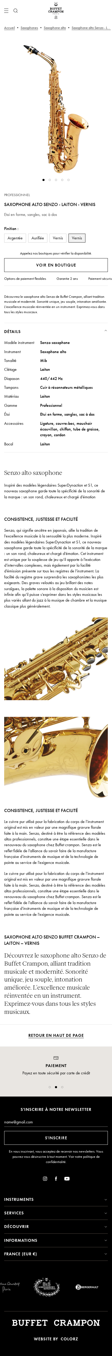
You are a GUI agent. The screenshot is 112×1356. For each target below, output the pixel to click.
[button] (50, 1087)
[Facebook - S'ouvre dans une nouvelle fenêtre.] (56, 1179)
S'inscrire (56, 1137)
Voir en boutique (56, 265)
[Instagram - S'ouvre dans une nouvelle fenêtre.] (45, 1179)
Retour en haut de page (56, 1035)
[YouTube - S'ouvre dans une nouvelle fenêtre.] (67, 1179)
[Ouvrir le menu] (6, 11)
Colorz (69, 1338)
